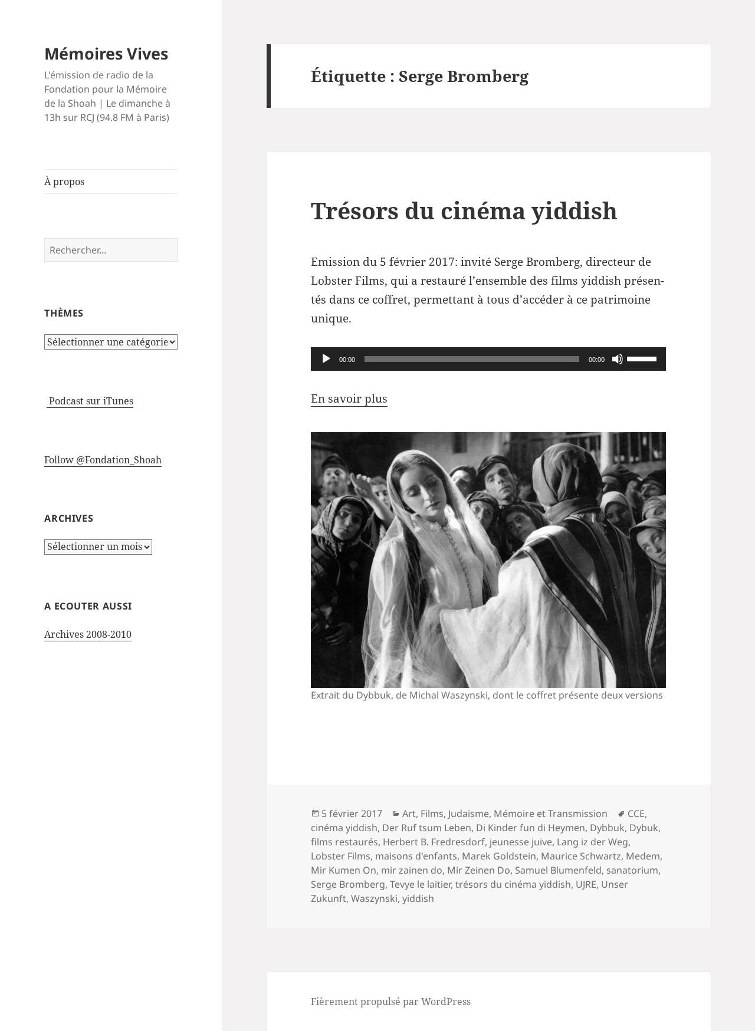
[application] (488, 359)
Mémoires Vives (106, 53)
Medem (643, 855)
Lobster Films (340, 855)
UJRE (586, 884)
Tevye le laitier (420, 884)
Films (432, 813)
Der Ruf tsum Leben (426, 827)
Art (409, 813)
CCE (636, 813)
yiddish (418, 898)
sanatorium (632, 870)
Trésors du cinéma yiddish (464, 210)
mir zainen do (411, 870)
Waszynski (374, 898)
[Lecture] (326, 359)
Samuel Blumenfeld (558, 870)
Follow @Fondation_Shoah (103, 459)
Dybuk (643, 827)
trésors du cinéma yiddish (513, 884)
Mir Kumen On (343, 870)
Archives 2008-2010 (88, 634)
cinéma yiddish (344, 827)
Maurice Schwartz (581, 855)
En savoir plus (349, 398)
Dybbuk (607, 827)
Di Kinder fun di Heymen (530, 827)
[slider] (643, 357)
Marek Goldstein (499, 855)
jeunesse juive (521, 841)
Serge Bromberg (348, 884)
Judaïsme (468, 813)
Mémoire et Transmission (551, 813)
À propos (64, 181)
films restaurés (344, 841)
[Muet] (617, 359)
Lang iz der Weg (592, 841)
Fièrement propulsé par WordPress (391, 1001)
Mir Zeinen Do (478, 870)
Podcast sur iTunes (90, 400)
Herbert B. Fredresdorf (434, 841)
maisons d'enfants (416, 855)
